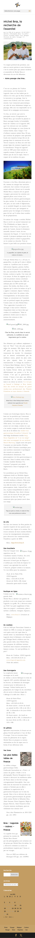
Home (5, 927)
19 (12, 908)
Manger (26, 35)
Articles (6, 34)
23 (5, 911)
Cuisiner (26, 927)
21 (18, 908)
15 (20, 905)
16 (5, 908)
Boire (13, 930)
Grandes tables (14, 35)
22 (20, 908)
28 (18, 911)
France (6, 35)
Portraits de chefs (9, 37)
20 (15, 908)
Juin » (11, 917)
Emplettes (20, 930)
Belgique (19, 927)
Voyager (19, 37)
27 (15, 911)
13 (15, 905)
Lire (21, 35)
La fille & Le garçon (13, 32)
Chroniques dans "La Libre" (19, 34)
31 (7, 914)
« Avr (5, 917)
